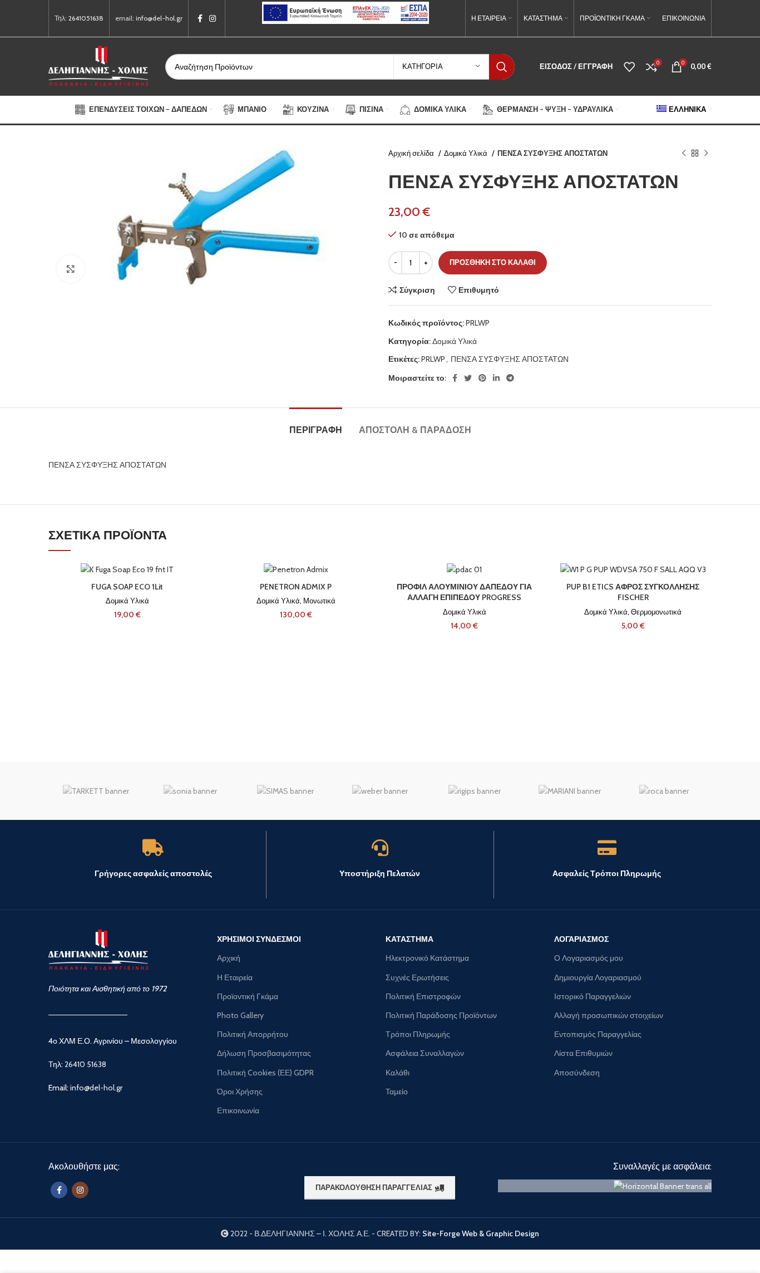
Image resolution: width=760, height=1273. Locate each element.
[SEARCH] (502, 67)
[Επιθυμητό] (197, 580)
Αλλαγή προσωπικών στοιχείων (608, 1015)
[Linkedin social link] (496, 378)
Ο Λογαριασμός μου (588, 958)
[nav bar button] (694, 153)
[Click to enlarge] (71, 269)
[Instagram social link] (212, 18)
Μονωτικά (319, 600)
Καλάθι (397, 1073)
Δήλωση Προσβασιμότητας (264, 1053)
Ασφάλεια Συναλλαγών (425, 1053)
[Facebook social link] (200, 18)
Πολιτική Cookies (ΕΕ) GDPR (265, 1073)
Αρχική (228, 958)
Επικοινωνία (238, 1110)
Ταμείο (397, 1092)
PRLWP (433, 359)
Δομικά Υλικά (466, 153)
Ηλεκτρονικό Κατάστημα (427, 958)
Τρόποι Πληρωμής (418, 1034)
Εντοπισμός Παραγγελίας (597, 1034)
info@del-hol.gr (159, 18)
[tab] (315, 424)
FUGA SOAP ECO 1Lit (127, 587)
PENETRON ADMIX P (296, 587)
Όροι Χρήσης (240, 1092)
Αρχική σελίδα (412, 153)
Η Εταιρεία (235, 977)
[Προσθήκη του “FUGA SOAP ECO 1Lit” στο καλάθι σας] (197, 605)
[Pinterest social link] (482, 378)
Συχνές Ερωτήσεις (417, 977)
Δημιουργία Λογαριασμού (597, 977)
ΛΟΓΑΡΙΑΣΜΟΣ (581, 939)
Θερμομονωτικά (656, 611)
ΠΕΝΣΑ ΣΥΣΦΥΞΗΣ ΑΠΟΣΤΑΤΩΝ (510, 359)
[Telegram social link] (510, 378)
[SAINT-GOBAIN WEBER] (380, 791)
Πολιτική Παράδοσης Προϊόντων (441, 1015)
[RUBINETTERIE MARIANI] (569, 791)
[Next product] (706, 153)
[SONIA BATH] (190, 791)
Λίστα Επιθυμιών (583, 1053)
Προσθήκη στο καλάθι (493, 262)
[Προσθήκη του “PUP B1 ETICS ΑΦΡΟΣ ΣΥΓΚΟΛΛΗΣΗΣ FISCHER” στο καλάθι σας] (703, 605)
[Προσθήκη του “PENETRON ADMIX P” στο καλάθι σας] (366, 605)
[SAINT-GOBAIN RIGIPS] (474, 791)
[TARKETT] (95, 791)
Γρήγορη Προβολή (197, 630)
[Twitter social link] (468, 378)
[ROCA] (664, 791)
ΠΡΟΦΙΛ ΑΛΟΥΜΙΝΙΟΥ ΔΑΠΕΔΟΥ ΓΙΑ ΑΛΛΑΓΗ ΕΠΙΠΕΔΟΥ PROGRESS (464, 592)
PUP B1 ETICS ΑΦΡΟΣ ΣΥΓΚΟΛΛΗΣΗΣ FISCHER (632, 592)
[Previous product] (683, 153)
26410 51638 (85, 1064)
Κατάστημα (409, 939)
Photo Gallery (240, 1015)
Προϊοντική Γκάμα (247, 996)
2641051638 (85, 18)
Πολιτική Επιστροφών (423, 996)
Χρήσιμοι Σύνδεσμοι (259, 939)
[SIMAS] (285, 791)
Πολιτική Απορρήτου (252, 1034)
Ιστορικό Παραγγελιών (592, 996)
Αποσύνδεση (577, 1073)
